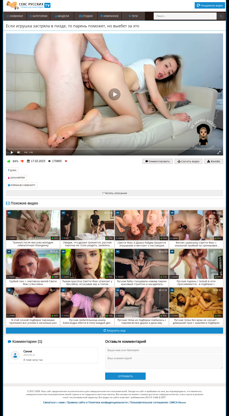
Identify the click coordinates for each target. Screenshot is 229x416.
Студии (87, 16)
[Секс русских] (28, 5)
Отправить (125, 376)
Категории (39, 16)
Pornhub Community (22, 185)
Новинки (16, 16)
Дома (12, 170)
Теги (134, 16)
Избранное (111, 16)
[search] (221, 16)
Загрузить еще (116, 330)
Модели (63, 16)
